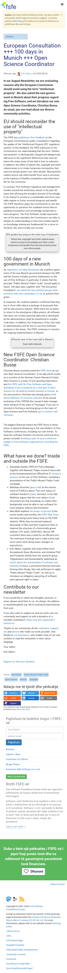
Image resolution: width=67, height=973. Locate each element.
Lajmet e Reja (13, 754)
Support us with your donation (19, 661)
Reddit (13, 698)
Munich (23, 679)
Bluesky (31, 693)
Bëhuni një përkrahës (16, 777)
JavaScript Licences (16, 954)
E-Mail (49, 698)
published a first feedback (31, 137)
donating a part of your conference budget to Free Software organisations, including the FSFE (31, 442)
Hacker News (49, 693)
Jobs (8, 936)
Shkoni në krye (58, 884)
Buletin (9, 36)
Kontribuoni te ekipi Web (17, 963)
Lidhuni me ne (13, 931)
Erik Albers (26, 73)
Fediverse (13, 693)
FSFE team (46, 370)
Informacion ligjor (14, 940)
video (33, 494)
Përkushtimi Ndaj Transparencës (22, 949)
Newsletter (16, 674)
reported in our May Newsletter (23, 269)
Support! (13, 703)
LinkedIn (31, 698)
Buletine (10, 749)
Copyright (33, 679)
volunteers (43, 628)
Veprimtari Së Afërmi (17, 759)
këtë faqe (17, 21)
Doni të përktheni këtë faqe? (19, 968)
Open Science (11, 679)
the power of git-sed (40, 511)
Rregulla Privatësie (15, 945)
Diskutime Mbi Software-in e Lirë (23, 769)
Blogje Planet (13, 764)
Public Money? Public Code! (36, 674)
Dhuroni (36, 871)
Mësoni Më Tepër (14, 826)
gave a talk (35, 487)
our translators (21, 635)
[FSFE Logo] (9, 5)
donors (15, 631)
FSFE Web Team (50, 514)
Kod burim (11, 959)
